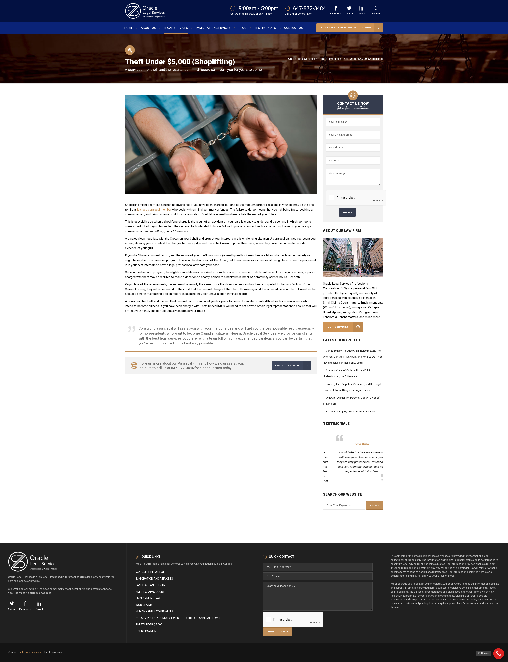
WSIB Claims (144, 604)
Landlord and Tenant (151, 585)
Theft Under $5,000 (149, 624)
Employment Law (148, 598)
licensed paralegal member (154, 209)
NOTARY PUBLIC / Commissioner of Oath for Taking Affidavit (178, 618)
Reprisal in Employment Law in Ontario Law (350, 411)
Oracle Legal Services (301, 58)
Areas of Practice (329, 58)
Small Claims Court (150, 591)
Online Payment (147, 631)
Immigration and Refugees (154, 578)
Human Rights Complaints (154, 611)
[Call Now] (498, 653)
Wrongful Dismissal (150, 572)
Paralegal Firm (189, 363)
